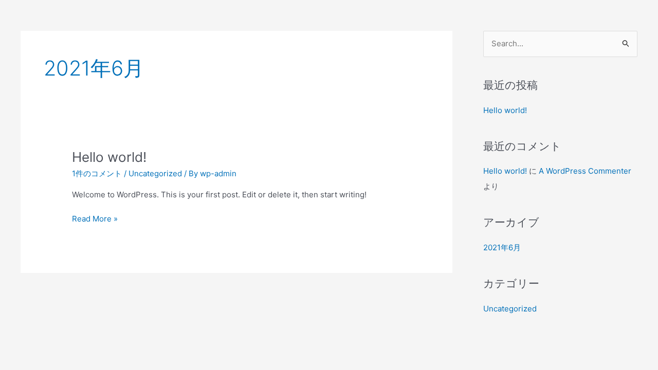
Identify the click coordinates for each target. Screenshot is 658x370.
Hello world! (109, 157)
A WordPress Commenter (585, 171)
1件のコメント (97, 173)
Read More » (95, 218)
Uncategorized (155, 173)
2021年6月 (502, 247)
